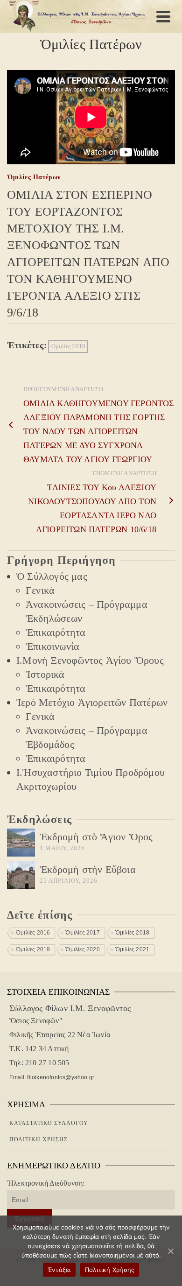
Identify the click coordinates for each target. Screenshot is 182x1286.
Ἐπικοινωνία (52, 646)
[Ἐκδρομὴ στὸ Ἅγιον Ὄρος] (21, 843)
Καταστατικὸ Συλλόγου (48, 1123)
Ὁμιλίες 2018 (68, 346)
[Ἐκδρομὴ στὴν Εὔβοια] (21, 875)
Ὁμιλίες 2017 (82, 932)
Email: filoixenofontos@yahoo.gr (51, 1077)
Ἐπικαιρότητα (55, 632)
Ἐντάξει (59, 1269)
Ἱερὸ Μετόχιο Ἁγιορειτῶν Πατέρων (92, 702)
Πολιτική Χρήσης (38, 1139)
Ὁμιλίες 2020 (82, 949)
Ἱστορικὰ (45, 674)
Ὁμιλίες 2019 (33, 949)
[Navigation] (163, 16)
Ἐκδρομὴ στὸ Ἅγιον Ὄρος (96, 837)
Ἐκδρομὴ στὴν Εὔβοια (88, 869)
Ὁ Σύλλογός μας (51, 576)
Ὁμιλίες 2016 (33, 932)
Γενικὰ (40, 590)
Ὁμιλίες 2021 (132, 949)
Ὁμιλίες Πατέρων (34, 177)
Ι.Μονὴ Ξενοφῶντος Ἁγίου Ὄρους (90, 660)
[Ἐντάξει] (170, 1251)
